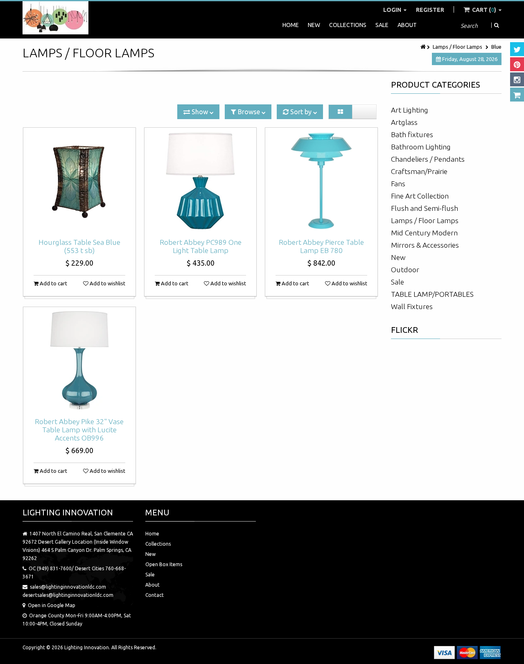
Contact (154, 595)
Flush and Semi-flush (424, 208)
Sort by (301, 111)
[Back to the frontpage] (423, 47)
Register (430, 10)
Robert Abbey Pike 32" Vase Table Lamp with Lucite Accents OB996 (79, 430)
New (314, 25)
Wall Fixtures (412, 306)
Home (290, 25)
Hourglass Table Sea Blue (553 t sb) (79, 246)
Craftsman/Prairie (419, 171)
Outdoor (405, 269)
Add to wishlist (106, 283)
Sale (381, 25)
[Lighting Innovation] (55, 17)
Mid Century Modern (424, 233)
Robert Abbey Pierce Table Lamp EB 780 (321, 246)
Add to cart (52, 283)
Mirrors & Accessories (425, 245)
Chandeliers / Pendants (428, 159)
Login (392, 10)
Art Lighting (409, 110)
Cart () (484, 10)
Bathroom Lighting (421, 147)
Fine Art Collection (420, 196)
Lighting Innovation (86, 647)
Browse (249, 111)
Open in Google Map (51, 605)
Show (200, 111)
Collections (347, 25)
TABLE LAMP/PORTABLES (432, 294)
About (407, 25)
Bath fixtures (412, 134)
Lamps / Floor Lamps (457, 47)
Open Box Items (163, 564)
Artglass (404, 122)
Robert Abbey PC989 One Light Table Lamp (201, 246)
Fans (398, 183)
